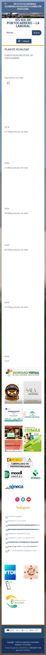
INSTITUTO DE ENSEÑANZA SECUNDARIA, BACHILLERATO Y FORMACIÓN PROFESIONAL (23, 6)
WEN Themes (24, 650)
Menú (26, 41)
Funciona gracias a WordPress (16, 648)
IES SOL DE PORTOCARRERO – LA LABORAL (23, 23)
